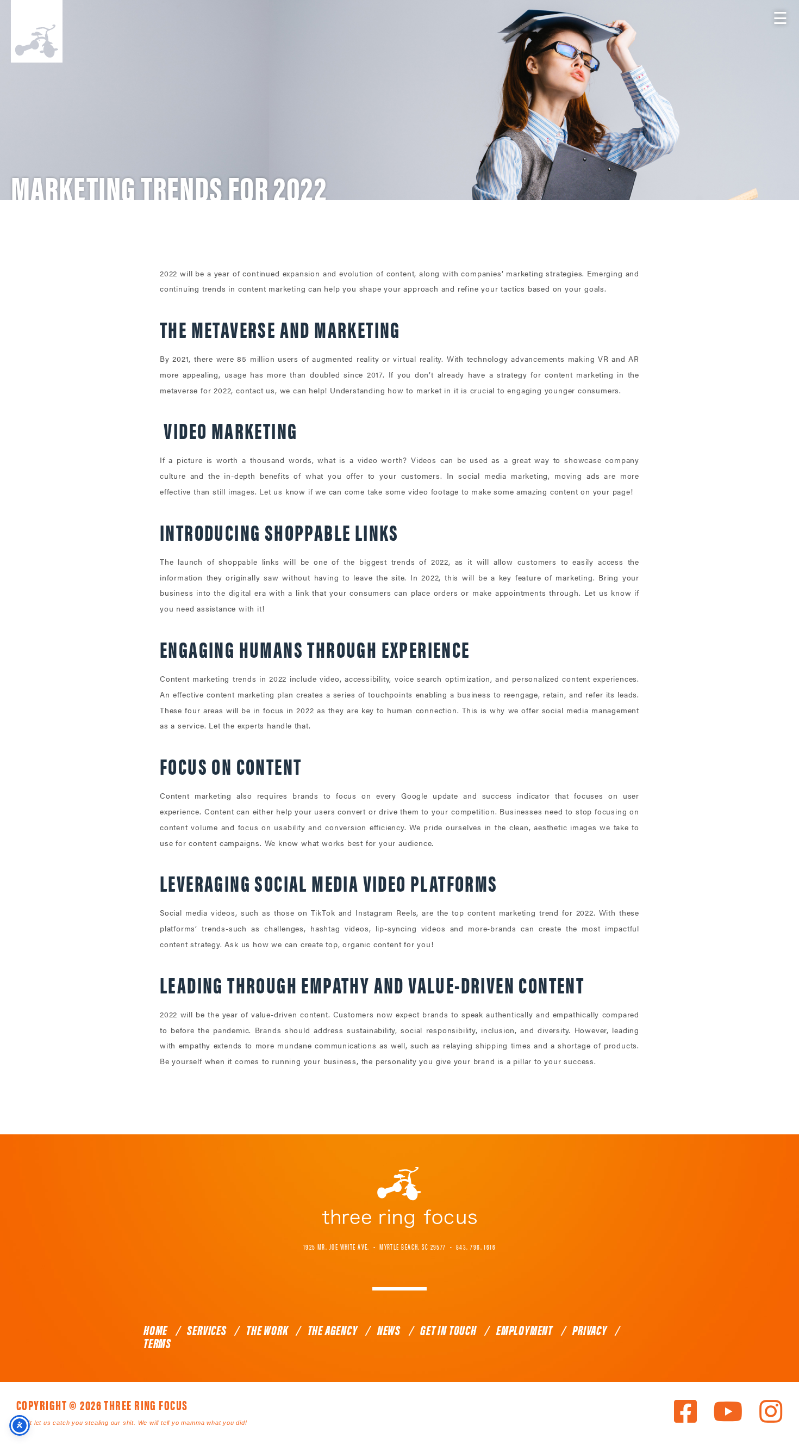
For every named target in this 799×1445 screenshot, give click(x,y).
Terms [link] (157, 1342)
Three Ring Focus (399, 1197)
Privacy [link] (589, 1329)
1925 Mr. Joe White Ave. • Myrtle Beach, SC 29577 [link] (374, 1246)
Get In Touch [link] (448, 1329)
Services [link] (206, 1329)
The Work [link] (267, 1329)
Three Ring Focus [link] (37, 31)
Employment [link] (524, 1329)
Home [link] (155, 1329)
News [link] (389, 1329)
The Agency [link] (333, 1329)
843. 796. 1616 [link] (476, 1246)
